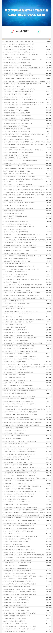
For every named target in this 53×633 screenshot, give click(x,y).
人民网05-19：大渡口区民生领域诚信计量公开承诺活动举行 (16, 435)
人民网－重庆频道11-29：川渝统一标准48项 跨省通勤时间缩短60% (18, 91)
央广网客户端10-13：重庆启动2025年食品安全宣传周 (15, 205)
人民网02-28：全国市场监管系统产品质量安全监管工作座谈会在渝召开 (19, 552)
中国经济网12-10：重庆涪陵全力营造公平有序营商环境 (15, 70)
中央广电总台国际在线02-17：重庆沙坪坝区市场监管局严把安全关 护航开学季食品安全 (23, 576)
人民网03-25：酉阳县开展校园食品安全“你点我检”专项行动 (16, 501)
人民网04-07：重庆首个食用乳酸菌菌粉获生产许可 (14, 483)
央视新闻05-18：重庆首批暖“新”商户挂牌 (12, 438)
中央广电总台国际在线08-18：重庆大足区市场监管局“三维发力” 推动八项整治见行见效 (22, 284)
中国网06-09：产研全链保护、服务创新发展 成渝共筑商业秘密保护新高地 (19, 390)
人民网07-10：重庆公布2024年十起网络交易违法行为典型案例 (17, 314)
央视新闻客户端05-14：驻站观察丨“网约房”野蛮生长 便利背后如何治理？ (19, 451)
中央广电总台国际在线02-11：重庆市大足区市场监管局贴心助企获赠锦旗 (19, 584)
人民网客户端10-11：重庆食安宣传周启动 (12, 213)
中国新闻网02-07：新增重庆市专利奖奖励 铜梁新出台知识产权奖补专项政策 (20, 594)
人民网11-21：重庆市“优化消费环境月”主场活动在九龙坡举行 (17, 136)
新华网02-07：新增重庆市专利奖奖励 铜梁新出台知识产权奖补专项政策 (19, 591)
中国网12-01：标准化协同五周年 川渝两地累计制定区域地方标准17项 (19, 89)
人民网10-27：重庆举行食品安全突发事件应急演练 (14, 163)
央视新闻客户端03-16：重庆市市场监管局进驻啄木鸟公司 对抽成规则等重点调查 (21, 520)
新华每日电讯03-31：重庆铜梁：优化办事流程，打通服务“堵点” (17, 488)
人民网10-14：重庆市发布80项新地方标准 (12, 200)
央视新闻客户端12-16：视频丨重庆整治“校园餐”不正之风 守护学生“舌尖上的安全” (21, 54)
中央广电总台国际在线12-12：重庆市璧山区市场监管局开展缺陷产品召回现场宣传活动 (22, 59)
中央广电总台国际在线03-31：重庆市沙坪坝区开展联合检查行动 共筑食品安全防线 (22, 491)
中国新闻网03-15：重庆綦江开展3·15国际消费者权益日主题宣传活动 (18, 528)
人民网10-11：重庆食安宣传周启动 (10, 218)
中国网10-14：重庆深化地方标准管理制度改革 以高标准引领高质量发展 (19, 197)
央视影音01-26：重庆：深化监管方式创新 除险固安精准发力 (16, 597)
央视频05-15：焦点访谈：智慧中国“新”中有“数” (13, 446)
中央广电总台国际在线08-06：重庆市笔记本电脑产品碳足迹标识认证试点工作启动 (21, 292)
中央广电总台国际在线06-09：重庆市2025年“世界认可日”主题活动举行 (19, 398)
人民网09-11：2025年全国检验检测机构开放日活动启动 (15, 258)
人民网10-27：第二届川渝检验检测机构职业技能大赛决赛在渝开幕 (18, 165)
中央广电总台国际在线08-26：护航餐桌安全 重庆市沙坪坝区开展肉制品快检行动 (21, 279)
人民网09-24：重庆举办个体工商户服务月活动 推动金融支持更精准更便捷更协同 (21, 234)
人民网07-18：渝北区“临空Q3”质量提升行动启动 (14, 300)
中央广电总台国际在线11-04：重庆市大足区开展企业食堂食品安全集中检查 (20, 160)
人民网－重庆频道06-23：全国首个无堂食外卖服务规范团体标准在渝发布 (19, 356)
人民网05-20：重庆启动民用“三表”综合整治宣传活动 (14, 430)
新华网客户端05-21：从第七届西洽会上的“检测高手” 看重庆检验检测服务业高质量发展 (22, 422)
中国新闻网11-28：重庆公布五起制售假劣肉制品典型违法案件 (17, 115)
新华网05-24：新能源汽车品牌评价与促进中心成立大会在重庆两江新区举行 (20, 411)
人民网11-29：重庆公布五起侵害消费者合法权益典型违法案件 (17, 94)
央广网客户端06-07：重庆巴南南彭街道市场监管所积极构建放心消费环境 (19, 404)
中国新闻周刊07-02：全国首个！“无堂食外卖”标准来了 (15, 329)
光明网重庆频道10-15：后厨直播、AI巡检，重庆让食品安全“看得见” (18, 184)
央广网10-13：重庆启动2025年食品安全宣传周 (13, 210)
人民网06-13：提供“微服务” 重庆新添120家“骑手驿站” (15, 369)
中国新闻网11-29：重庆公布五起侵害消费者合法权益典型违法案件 (18, 97)
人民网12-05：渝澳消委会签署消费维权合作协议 (14, 86)
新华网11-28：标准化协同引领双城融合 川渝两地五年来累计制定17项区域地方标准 (22, 104)
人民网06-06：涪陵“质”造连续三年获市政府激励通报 (14, 393)
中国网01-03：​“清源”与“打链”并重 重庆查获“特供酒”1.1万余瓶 (17, 615)
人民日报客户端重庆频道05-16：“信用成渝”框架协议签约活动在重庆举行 (19, 441)
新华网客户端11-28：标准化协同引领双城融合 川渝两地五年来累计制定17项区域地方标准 (23, 102)
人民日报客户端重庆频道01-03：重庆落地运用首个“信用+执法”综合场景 (19, 613)
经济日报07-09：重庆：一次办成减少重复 (12, 316)
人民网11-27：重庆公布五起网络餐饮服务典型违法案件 (15, 126)
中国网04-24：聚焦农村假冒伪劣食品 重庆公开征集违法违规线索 (17, 462)
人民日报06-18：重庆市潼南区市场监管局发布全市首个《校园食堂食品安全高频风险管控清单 (24, 364)
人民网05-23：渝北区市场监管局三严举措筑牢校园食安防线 (16, 417)
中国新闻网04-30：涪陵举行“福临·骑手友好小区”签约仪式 (16, 459)
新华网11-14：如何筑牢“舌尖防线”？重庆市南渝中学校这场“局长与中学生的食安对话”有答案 (24, 149)
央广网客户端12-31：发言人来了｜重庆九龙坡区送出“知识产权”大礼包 (19, 629)
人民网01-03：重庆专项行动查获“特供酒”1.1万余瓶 (14, 618)
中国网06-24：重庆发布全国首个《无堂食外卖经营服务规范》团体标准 (19, 345)
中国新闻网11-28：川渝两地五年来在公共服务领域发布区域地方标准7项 (19, 99)
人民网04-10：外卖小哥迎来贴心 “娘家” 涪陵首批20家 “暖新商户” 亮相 (19, 480)
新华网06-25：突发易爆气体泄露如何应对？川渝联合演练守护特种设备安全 (20, 337)
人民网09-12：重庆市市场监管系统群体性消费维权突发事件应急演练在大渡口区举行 (22, 255)
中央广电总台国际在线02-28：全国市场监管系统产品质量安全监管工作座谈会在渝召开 (22, 557)
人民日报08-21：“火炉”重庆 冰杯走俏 (11, 282)
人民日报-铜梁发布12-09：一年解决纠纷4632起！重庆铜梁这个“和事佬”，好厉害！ (22, 78)
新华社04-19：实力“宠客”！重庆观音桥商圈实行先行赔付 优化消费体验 (19, 475)
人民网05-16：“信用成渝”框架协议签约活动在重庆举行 (15, 443)
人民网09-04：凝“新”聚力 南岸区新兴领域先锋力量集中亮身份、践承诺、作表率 (21, 269)
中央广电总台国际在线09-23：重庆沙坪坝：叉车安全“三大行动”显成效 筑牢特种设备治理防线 (24, 239)
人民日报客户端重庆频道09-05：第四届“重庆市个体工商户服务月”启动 (19, 266)
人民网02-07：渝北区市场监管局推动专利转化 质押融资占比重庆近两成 (19, 589)
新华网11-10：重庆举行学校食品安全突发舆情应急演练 (15, 155)
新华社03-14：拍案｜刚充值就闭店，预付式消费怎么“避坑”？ (17, 539)
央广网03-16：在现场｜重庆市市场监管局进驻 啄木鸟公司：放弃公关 (18, 525)
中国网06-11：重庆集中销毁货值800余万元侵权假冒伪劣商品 (17, 380)
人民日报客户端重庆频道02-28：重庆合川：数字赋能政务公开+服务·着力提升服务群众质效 (23, 554)
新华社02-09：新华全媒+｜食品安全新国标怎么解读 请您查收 (17, 586)
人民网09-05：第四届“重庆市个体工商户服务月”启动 (14, 263)
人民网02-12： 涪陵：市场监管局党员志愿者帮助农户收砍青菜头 (17, 581)
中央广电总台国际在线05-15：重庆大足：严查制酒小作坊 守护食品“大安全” (20, 449)
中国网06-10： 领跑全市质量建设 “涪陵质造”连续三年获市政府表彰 (18, 385)
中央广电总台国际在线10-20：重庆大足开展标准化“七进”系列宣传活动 (19, 176)
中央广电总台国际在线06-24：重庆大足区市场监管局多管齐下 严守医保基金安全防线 (22, 343)
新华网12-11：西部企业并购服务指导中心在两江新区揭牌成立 (17, 65)
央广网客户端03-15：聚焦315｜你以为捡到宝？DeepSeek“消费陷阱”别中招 (20, 536)
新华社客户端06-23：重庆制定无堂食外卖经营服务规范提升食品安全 (18, 348)
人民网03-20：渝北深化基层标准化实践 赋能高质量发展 (15, 504)
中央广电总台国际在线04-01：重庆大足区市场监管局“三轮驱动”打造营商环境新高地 (22, 486)
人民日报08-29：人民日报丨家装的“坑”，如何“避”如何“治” (16, 274)
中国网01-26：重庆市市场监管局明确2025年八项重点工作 (16, 602)
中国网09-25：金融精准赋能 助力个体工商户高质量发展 (15, 232)
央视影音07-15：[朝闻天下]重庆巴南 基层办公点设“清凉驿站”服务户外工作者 (20, 311)
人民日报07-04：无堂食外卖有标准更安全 (12, 324)
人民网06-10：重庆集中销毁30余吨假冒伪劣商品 (14, 382)
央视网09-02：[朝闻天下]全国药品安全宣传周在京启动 (15, 271)
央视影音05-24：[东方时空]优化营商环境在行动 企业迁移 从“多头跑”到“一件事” (21, 414)
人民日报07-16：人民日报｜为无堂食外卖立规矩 (14, 308)
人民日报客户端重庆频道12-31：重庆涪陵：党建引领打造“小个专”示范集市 (20, 626)
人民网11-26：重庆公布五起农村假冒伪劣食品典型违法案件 (16, 131)
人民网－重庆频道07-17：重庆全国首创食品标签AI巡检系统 (16, 303)
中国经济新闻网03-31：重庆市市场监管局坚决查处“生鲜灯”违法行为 (18, 494)
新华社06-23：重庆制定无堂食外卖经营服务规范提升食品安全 (17, 353)
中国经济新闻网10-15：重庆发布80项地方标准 (13, 181)
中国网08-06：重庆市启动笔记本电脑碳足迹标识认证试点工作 (17, 290)
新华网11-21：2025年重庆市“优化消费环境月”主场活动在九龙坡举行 (18, 139)
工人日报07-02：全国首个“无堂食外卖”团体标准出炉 (14, 327)
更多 (50, 39)
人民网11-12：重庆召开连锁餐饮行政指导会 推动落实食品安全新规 (18, 152)
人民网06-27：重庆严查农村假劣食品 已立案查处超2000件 (16, 332)
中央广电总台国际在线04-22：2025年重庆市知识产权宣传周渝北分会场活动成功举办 (22, 470)
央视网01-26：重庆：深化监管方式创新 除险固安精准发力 (16, 599)
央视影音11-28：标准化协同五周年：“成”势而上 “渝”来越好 (16, 107)
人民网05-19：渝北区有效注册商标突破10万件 (13, 433)
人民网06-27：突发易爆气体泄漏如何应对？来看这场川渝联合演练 (18, 335)
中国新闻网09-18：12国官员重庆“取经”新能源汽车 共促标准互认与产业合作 (20, 245)
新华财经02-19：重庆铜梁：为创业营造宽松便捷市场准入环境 (17, 568)
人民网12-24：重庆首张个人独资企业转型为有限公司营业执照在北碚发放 (19, 49)
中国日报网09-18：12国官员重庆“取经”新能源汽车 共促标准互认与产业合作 (20, 250)
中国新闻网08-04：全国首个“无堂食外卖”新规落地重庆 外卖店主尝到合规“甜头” (21, 295)
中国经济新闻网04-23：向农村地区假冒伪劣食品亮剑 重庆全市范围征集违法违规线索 (22, 467)
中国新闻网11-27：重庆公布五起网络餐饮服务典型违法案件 (16, 128)
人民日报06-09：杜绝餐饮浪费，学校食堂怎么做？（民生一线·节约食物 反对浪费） (22, 388)
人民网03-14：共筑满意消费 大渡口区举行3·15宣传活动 (15, 541)
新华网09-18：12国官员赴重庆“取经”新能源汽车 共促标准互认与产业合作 (19, 247)
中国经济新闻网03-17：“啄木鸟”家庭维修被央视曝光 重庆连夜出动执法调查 (20, 507)
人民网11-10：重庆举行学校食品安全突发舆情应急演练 (15, 157)
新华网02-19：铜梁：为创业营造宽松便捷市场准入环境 (15, 565)
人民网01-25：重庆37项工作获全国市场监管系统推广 (15, 605)
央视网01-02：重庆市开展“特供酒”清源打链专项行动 (14, 621)
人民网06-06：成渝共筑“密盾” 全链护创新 (12, 406)
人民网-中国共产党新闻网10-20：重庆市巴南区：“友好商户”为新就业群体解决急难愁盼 (22, 168)
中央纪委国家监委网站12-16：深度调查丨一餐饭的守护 (15, 57)
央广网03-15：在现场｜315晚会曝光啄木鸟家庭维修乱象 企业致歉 (18, 531)
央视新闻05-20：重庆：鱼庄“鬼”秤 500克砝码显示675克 (15, 427)
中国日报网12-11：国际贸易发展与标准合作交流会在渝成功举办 (17, 62)
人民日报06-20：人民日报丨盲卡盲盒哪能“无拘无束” (14, 361)
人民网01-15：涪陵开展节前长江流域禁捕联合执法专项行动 (16, 607)
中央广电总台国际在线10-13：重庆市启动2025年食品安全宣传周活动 (18, 202)
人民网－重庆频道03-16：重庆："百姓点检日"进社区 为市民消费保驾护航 (19, 523)
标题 (3, 39)
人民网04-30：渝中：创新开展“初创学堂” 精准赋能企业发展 (16, 456)
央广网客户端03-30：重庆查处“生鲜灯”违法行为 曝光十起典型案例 (18, 496)
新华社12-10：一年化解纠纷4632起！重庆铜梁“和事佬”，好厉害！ (18, 75)
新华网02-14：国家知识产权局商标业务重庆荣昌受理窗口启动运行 (18, 578)
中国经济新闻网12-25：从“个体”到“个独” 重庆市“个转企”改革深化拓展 (18, 46)
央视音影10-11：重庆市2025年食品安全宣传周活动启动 (15, 221)
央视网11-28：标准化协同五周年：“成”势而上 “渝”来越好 (15, 110)
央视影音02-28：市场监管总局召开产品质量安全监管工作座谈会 (17, 560)
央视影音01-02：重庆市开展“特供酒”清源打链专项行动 (15, 623)
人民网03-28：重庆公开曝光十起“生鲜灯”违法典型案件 (15, 499)
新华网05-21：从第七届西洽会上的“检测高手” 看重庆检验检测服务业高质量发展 (21, 425)
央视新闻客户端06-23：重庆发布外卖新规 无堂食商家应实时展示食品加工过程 (21, 359)
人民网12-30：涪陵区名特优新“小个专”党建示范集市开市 (16, 631)
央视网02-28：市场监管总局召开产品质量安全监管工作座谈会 (17, 562)
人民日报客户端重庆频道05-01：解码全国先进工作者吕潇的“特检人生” (19, 454)
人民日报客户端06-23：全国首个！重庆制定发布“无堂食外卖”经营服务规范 (20, 351)
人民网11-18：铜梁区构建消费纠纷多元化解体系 (14, 147)
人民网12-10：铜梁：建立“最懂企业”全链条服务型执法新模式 (17, 73)
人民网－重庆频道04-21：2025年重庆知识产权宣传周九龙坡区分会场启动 (19, 472)
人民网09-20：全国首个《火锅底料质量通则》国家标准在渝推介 (17, 242)
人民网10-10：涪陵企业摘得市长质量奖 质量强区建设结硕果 (16, 224)
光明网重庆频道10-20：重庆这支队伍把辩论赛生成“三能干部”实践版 (18, 173)
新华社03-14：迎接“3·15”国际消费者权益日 (12, 544)
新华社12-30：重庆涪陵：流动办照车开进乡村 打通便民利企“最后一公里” (19, 41)
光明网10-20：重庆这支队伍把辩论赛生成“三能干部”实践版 (16, 171)
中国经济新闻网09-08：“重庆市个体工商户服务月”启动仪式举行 (17, 261)
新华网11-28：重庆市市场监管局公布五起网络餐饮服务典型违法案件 (18, 118)
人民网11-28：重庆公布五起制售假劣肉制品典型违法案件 (16, 120)
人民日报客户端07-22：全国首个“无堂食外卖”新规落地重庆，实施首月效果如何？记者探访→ (24, 298)
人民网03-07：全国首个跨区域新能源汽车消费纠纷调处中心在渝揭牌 (18, 549)
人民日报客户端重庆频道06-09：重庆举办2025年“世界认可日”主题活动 (19, 396)
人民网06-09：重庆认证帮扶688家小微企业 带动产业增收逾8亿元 (18, 401)
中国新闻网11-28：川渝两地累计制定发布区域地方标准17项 (16, 112)
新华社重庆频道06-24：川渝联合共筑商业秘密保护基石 (15, 340)
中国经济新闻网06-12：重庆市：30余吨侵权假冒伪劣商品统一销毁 (18, 372)
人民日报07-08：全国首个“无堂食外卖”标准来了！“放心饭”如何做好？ (18, 322)
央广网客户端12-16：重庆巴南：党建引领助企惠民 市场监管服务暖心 (18, 52)
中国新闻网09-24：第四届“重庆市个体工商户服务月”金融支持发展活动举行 (20, 237)
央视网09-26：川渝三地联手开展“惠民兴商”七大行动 (14, 229)
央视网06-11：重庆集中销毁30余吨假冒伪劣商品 (14, 374)
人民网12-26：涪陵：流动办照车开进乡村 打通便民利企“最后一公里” (18, 44)
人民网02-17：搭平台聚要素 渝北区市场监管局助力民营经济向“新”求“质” (19, 573)
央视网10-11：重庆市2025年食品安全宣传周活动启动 (15, 216)
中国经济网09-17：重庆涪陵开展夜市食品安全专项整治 (15, 253)
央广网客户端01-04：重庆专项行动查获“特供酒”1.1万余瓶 (16, 610)
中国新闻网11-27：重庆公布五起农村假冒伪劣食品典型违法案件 (17, 123)
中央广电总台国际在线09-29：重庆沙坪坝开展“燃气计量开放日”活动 (18, 226)
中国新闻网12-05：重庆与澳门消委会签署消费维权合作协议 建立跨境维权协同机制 (22, 83)
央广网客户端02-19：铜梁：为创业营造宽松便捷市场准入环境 (17, 570)
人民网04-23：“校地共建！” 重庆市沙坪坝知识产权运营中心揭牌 (17, 464)
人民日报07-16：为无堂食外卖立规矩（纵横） (13, 306)
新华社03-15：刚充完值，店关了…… (11, 533)
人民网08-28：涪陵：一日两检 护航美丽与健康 (13, 277)
